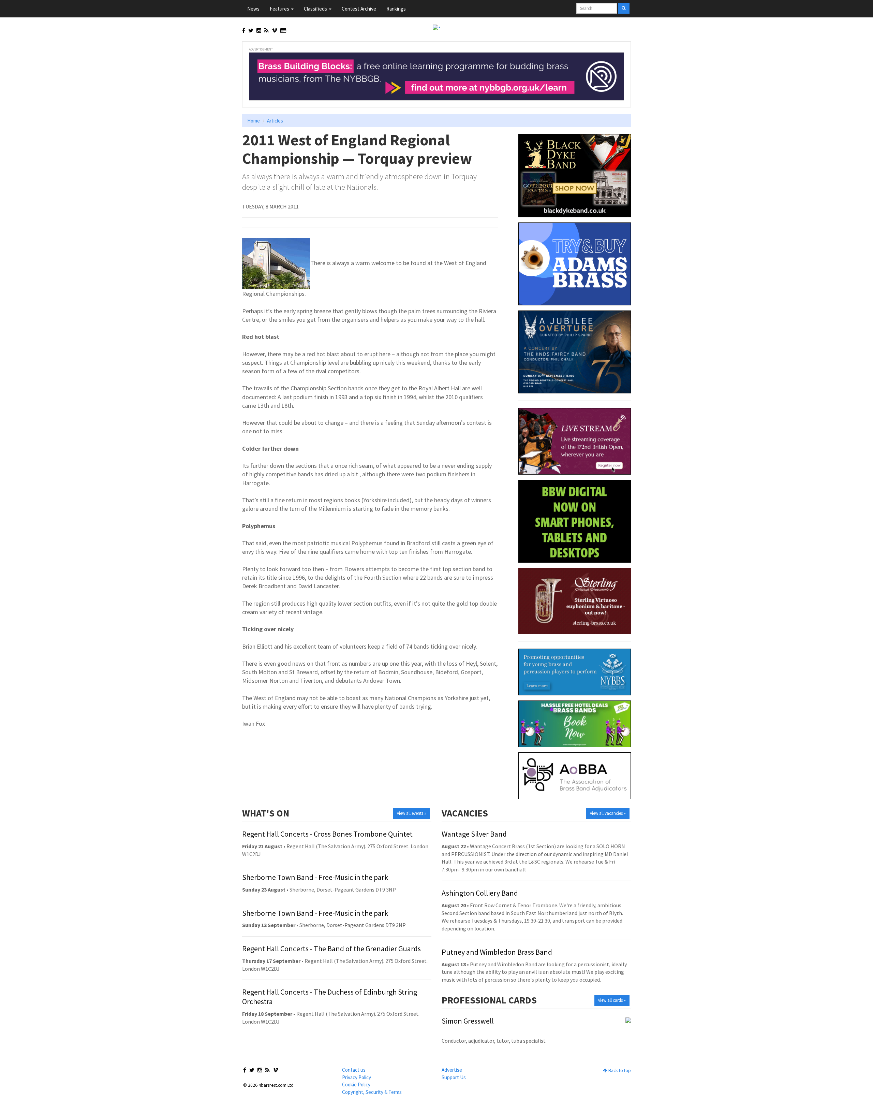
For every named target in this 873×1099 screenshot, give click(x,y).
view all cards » (612, 1000)
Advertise (452, 1070)
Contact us (354, 1070)
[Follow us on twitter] (250, 30)
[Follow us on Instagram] (258, 30)
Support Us (454, 1077)
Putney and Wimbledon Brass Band (497, 952)
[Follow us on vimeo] (274, 30)
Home (253, 120)
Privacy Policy (356, 1077)
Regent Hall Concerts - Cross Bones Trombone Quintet (327, 834)
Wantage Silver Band (474, 834)
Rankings (396, 8)
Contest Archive (359, 8)
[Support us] (283, 30)
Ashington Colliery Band (480, 893)
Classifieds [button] (316, 8)
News (253, 8)
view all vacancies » (608, 813)
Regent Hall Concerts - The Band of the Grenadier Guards (331, 948)
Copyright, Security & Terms (372, 1092)
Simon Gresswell (468, 1021)
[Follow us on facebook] (243, 30)
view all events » (411, 813)
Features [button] (280, 8)
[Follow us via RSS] (266, 30)
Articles (275, 120)
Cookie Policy (356, 1084)
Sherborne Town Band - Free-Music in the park (315, 877)
